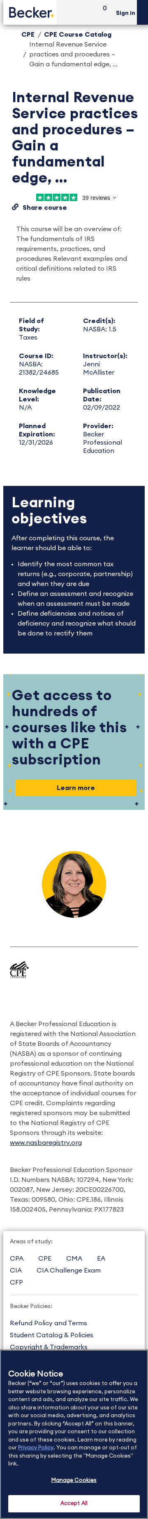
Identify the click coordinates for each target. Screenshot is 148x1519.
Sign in (125, 13)
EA (101, 1258)
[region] (74, 1434)
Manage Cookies (74, 1480)
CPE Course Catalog (77, 34)
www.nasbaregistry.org (46, 1142)
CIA (16, 1270)
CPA (16, 1258)
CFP (16, 1282)
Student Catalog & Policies (51, 1335)
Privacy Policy (35, 1448)
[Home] (30, 12)
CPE (28, 34)
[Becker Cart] (102, 12)
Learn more (76, 788)
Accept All (74, 1503)
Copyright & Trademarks (49, 1347)
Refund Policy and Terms (48, 1323)
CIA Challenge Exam (69, 1270)
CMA (74, 1258)
